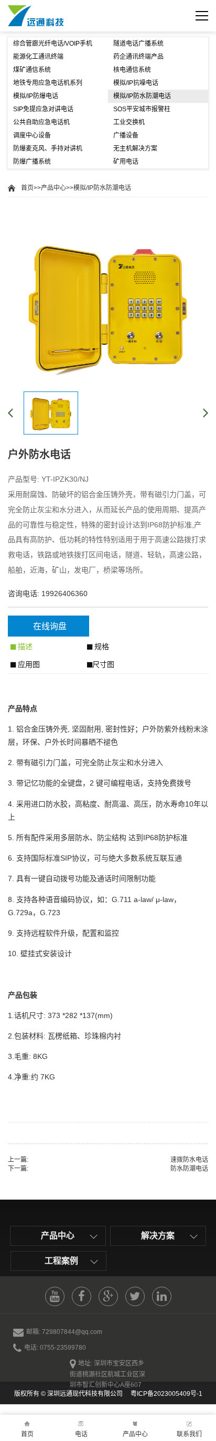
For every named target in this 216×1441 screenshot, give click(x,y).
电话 (81, 1434)
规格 (100, 646)
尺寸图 (103, 664)
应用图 (28, 664)
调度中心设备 (32, 135)
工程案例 (61, 1260)
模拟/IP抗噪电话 (135, 83)
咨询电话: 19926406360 (48, 593)
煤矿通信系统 (32, 69)
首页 (27, 188)
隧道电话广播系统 (138, 43)
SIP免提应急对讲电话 (43, 109)
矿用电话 (125, 161)
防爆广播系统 (32, 161)
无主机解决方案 (135, 148)
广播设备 (125, 135)
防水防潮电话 (189, 1168)
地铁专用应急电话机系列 (47, 83)
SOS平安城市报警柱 (141, 109)
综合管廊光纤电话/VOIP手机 (52, 43)
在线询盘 (50, 626)
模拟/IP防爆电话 (35, 96)
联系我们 (189, 1434)
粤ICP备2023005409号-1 (165, 1393)
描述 (24, 646)
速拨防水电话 (189, 1159)
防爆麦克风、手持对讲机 (47, 148)
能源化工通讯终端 (38, 56)
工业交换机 (129, 122)
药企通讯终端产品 (138, 56)
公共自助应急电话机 (41, 122)
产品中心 (53, 188)
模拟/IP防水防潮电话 (142, 96)
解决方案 (158, 1235)
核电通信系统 (132, 69)
